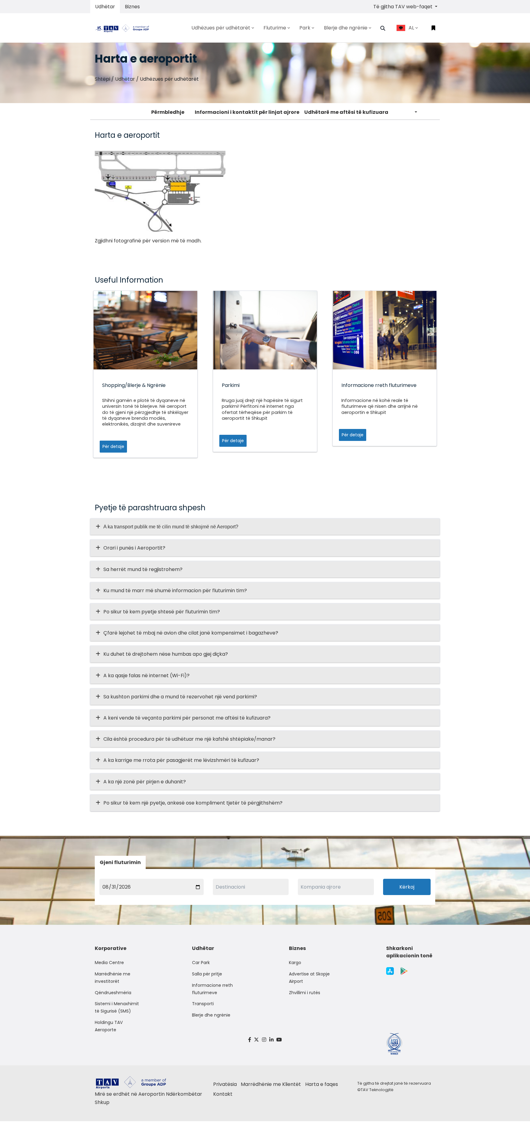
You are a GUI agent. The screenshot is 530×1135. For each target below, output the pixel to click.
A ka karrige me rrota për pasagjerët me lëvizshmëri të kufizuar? (181, 760)
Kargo (295, 962)
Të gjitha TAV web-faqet (403, 6)
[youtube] (279, 1040)
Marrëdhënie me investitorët (112, 977)
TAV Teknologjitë (377, 1089)
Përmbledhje (167, 112)
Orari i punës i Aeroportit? (134, 547)
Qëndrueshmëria (113, 993)
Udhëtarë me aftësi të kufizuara (346, 112)
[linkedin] (271, 1040)
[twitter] (257, 1040)
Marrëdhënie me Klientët (271, 1084)
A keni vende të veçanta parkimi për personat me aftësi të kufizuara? (187, 717)
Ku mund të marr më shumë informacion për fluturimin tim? (175, 590)
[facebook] (250, 1040)
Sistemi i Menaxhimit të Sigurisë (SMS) (117, 1007)
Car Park (201, 962)
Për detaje (113, 446)
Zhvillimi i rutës (304, 993)
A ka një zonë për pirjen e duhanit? (144, 781)
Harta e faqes (321, 1084)
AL (411, 27)
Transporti (203, 1004)
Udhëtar (105, 6)
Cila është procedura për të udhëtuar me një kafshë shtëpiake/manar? (189, 739)
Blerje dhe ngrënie (211, 1015)
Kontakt (222, 1094)
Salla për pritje (207, 974)
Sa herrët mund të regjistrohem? (142, 569)
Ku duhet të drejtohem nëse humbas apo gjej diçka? (165, 654)
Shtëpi (102, 79)
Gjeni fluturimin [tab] (120, 862)
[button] (382, 28)
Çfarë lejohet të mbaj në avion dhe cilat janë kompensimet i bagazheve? (190, 632)
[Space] (124, 27)
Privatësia (225, 1084)
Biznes (132, 6)
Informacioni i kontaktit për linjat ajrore (247, 112)
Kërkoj (406, 886)
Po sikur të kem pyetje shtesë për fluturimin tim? (161, 611)
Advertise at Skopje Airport (309, 977)
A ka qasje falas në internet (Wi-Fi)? (146, 675)
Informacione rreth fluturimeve (212, 989)
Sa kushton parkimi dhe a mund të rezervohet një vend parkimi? (180, 696)
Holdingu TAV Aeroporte (109, 1026)
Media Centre (109, 962)
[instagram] (264, 1040)
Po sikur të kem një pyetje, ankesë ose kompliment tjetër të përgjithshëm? (192, 802)
